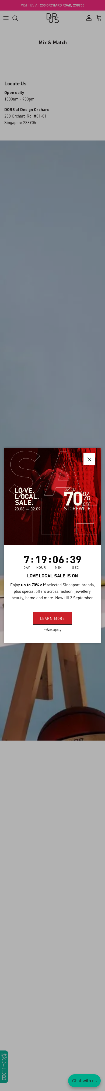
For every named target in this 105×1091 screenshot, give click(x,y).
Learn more (52, 618)
